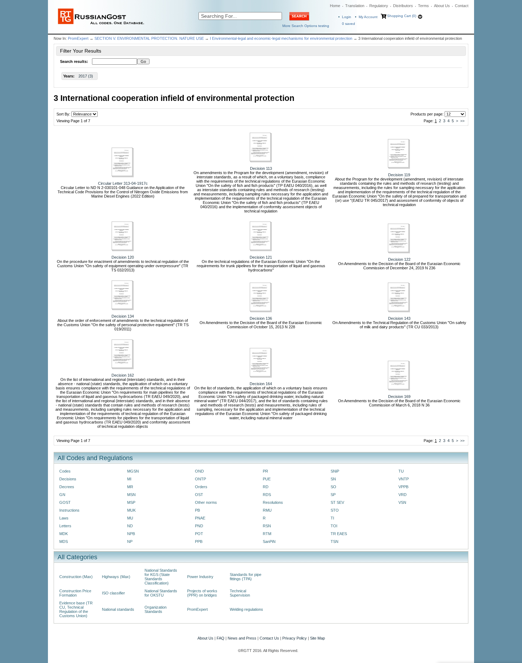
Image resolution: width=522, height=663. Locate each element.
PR (265, 471)
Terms (423, 6)
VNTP (403, 479)
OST (199, 494)
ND (130, 526)
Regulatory (378, 6)
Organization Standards (156, 609)
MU (130, 518)
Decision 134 (123, 316)
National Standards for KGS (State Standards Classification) (161, 576)
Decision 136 (261, 318)
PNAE (200, 518)
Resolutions (273, 502)
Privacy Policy (294, 638)
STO (335, 510)
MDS (63, 541)
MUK (131, 510)
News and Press (242, 638)
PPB (198, 541)
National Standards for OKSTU (161, 593)
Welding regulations (246, 609)
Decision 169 (399, 396)
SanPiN (269, 541)
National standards (118, 609)
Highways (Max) (116, 577)
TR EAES (339, 534)
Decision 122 (399, 259)
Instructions (69, 510)
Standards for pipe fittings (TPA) (245, 576)
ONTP (200, 479)
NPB (131, 534)
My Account (368, 17)
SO (333, 487)
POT (199, 534)
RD (265, 487)
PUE (267, 479)
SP (333, 494)
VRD (402, 494)
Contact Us (269, 638)
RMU (267, 510)
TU (401, 471)
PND (199, 526)
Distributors (403, 6)
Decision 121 (261, 257)
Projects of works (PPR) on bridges (202, 593)
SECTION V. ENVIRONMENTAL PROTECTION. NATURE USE (149, 38)
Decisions (67, 479)
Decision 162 (123, 375)
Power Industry (200, 577)
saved (348, 24)
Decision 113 (261, 168)
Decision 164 (261, 384)
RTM (267, 534)
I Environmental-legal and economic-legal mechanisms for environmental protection (281, 38)
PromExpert (78, 38)
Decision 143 (399, 318)
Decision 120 (123, 257)
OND (199, 471)
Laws (64, 518)
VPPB (403, 487)
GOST (65, 502)
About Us (442, 6)
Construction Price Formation (75, 593)
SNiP (335, 471)
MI (129, 479)
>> (462, 121)
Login (346, 17)
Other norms (206, 502)
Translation (354, 6)
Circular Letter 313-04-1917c (123, 183)
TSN (334, 541)
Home (335, 6)
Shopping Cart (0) (401, 16)
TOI (334, 526)
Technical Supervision (240, 593)
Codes (65, 471)
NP (129, 541)
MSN (131, 494)
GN (62, 494)
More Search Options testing (305, 26)
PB (197, 510)
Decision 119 (399, 175)
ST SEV (337, 502)
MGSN (133, 471)
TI (332, 518)
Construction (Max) (76, 577)
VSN (402, 502)
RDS (267, 494)
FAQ (220, 638)
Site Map (317, 638)
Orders (201, 487)
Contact (461, 6)
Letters (65, 526)
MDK (63, 534)
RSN (267, 526)
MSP (131, 502)
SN (333, 479)
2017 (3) (85, 76)
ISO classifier (113, 593)
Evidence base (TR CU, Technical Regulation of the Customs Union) (76, 609)
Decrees (66, 487)
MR (130, 487)
